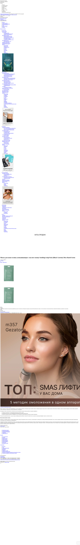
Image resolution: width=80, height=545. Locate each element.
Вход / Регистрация (3, 18)
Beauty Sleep (6, 150)
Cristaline (5, 95)
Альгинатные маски (5, 134)
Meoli (5, 184)
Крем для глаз (6, 142)
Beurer (5, 52)
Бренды (3, 22)
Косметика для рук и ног (6, 140)
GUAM (5, 97)
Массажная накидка (7, 81)
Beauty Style (6, 46)
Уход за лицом (4, 31)
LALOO (5, 49)
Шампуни (5, 175)
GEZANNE (6, 96)
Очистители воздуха (5, 209)
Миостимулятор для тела (8, 75)
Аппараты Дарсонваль (5, 42)
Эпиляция (3, 86)
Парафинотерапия (7, 85)
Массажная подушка (7, 82)
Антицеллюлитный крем (8, 138)
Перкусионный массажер (8, 76)
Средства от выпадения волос (7, 176)
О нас (3, 25)
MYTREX (5, 50)
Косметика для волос (5, 173)
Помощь (3, 27)
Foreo (5, 48)
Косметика (4, 126)
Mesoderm (5, 146)
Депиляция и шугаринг (7, 87)
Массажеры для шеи (5, 91)
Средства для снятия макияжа (8, 133)
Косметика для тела (5, 136)
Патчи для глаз (6, 143)
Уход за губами (6, 135)
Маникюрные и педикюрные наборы (10, 84)
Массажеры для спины (5, 80)
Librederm (5, 151)
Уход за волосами (5, 172)
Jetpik (5, 223)
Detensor (5, 106)
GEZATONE (6, 45)
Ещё (3, 214)
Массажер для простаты (6, 216)
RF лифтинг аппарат (7, 38)
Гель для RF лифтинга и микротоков (10, 128)
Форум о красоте (5, 24)
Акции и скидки (4, 23)
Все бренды (6, 107)
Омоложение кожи (7, 131)
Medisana (5, 101)
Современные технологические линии (10, 228)
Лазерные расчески (7, 178)
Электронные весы (5, 92)
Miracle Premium (6, 47)
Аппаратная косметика (5, 127)
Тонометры (4, 206)
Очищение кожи (6, 132)
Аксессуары (4, 217)
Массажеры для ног (5, 77)
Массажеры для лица (5, 35)
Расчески (3, 179)
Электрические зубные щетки (7, 207)
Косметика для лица (5, 130)
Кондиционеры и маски (8, 174)
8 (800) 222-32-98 (14, 14)
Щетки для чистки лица (8, 34)
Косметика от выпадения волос (9, 177)
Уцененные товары (5, 219)
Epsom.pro (5, 149)
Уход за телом (4, 72)
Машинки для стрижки (6, 180)
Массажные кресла (5, 90)
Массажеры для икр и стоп (8, 79)
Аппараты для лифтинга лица (9, 39)
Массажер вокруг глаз (7, 41)
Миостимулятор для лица (8, 37)
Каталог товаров (3, 28)
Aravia (5, 100)
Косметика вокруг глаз (5, 141)
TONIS (5, 99)
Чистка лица (4, 32)
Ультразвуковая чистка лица (8, 33)
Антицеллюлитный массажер (8, 74)
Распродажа (4, 30)
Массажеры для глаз (5, 40)
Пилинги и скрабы (7, 139)
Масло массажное (7, 137)
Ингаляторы (4, 208)
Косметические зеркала (6, 43)
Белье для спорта (6, 89)
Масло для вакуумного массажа (9, 129)
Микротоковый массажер (8, 36)
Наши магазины (4, 26)
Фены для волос (4, 181)
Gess (5, 51)
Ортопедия (4, 218)
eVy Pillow (5, 222)
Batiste (5, 152)
